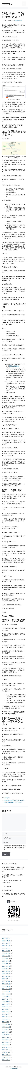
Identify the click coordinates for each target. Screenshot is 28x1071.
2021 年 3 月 (6, 1019)
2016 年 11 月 (6, 1050)
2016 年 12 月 (6, 1047)
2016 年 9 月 (6, 1055)
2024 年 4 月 (6, 968)
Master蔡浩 (7, 4)
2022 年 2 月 (6, 994)
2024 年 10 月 (6, 956)
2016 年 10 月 (6, 1052)
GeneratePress (14, 1068)
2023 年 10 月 (6, 976)
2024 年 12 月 (6, 951)
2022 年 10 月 (6, 981)
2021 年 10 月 (6, 1001)
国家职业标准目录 (14, 366)
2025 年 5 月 (6, 943)
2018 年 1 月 (5, 1037)
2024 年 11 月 (6, 953)
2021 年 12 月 (6, 996)
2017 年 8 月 (6, 1039)
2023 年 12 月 (6, 971)
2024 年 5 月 (6, 966)
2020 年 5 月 (6, 1027)
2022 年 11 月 (6, 979)
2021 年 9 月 (6, 1004)
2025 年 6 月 (6, 941)
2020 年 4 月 (6, 1029)
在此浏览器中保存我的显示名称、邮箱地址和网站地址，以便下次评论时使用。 (14, 847)
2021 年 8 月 (6, 1006)
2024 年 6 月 (6, 963)
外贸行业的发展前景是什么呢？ (13, 802)
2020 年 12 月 (6, 1024)
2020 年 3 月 (6, 1032)
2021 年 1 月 (5, 1022)
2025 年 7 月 (6, 938)
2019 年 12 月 (6, 1034)
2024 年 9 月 (6, 958)
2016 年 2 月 (6, 1060)
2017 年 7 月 (6, 1042)
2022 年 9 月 (6, 984)
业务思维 (6, 798)
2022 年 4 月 (6, 989)
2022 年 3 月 (6, 991)
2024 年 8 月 (6, 961)
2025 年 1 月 (6, 948)
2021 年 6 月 (6, 1012)
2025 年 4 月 (6, 946)
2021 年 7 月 (6, 1009)
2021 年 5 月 (6, 1014)
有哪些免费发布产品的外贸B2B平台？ (15, 800)
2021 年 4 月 (6, 1017)
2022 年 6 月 (6, 986)
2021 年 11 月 (6, 999)
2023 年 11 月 (6, 973)
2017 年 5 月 (6, 1044)
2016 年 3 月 (6, 1057)
